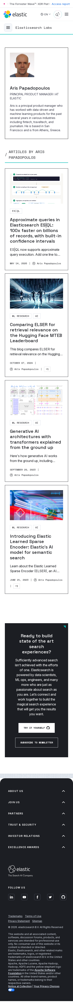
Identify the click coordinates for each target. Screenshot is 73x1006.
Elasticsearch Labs (33, 27)
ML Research (20, 316)
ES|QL (16, 211)
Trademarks (15, 916)
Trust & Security (22, 824)
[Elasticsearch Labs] (8, 27)
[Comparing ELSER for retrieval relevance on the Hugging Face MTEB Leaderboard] (36, 325)
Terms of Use (33, 916)
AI (36, 316)
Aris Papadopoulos (49, 263)
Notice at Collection (20, 986)
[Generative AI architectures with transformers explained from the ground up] (36, 431)
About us (15, 791)
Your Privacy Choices (46, 986)
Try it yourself (34, 728)
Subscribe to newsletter (36, 742)
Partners (15, 813)
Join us (14, 802)
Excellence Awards (23, 847)
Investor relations (24, 835)
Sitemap (37, 921)
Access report (61, 4)
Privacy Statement (19, 921)
